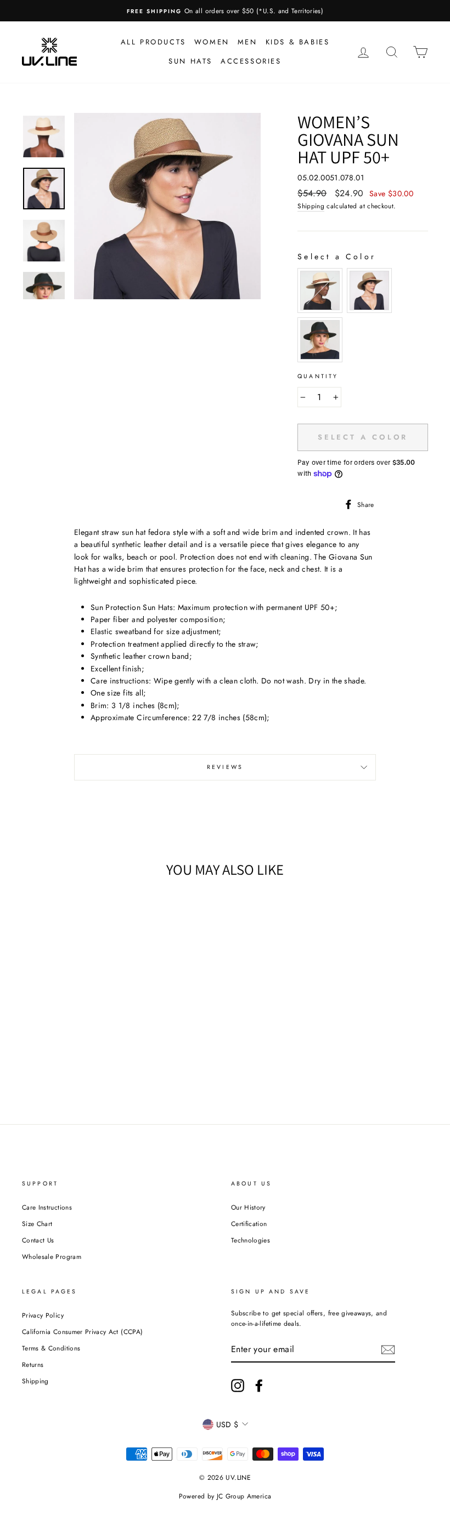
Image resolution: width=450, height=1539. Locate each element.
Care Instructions (47, 1207)
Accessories (251, 61)
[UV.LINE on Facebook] (259, 1385)
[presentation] (87, 991)
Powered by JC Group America (225, 1496)
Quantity (317, 376)
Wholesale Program (51, 1256)
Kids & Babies (298, 42)
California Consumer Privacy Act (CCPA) (82, 1331)
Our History (248, 1207)
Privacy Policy (43, 1315)
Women (211, 42)
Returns (32, 1364)
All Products (153, 42)
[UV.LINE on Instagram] (237, 1385)
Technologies (250, 1240)
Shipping (310, 205)
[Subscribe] (388, 1349)
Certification (249, 1223)
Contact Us (38, 1240)
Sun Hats (190, 61)
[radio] (319, 290)
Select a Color (336, 256)
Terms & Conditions (51, 1348)
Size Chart (37, 1223)
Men (247, 42)
